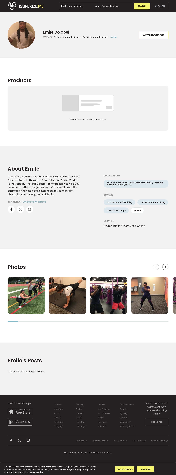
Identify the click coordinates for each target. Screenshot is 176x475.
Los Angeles (104, 409)
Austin (57, 413)
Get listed (160, 6)
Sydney (123, 413)
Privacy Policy (120, 440)
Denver (79, 413)
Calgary (58, 426)
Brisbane (58, 421)
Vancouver (125, 421)
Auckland (58, 409)
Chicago (80, 404)
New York (102, 421)
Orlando (102, 426)
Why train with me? (153, 35)
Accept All (145, 469)
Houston (80, 421)
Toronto (124, 417)
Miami (101, 417)
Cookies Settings (159, 440)
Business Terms (100, 440)
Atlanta (58, 404)
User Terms (81, 440)
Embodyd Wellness (34, 201)
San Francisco (127, 404)
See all (113, 37)
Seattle (123, 409)
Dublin (79, 417)
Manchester (104, 413)
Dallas (79, 409)
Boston (57, 417)
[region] (88, 469)
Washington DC (128, 426)
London (101, 404)
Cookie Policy (139, 440)
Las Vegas (81, 426)
